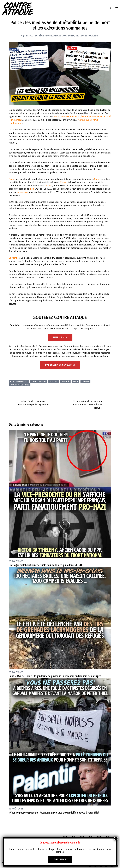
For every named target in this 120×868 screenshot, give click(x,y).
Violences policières (88, 35)
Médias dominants (63, 35)
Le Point (13, 258)
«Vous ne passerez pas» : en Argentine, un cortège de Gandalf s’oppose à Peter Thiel (54, 812)
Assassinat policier (19, 381)
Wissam (63, 182)
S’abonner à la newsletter (60, 365)
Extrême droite (43, 35)
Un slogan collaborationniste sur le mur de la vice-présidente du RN (45, 565)
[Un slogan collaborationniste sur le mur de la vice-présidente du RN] (60, 494)
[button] (110, 8)
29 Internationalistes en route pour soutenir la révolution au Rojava (87, 404)
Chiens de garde (39, 381)
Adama (49, 185)
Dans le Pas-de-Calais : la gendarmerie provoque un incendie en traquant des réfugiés (55, 676)
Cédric (12, 179)
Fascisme (53, 381)
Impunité (65, 381)
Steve (97, 179)
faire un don (60, 337)
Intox (75, 381)
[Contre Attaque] (18, 8)
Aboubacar (22, 192)
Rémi (32, 189)
